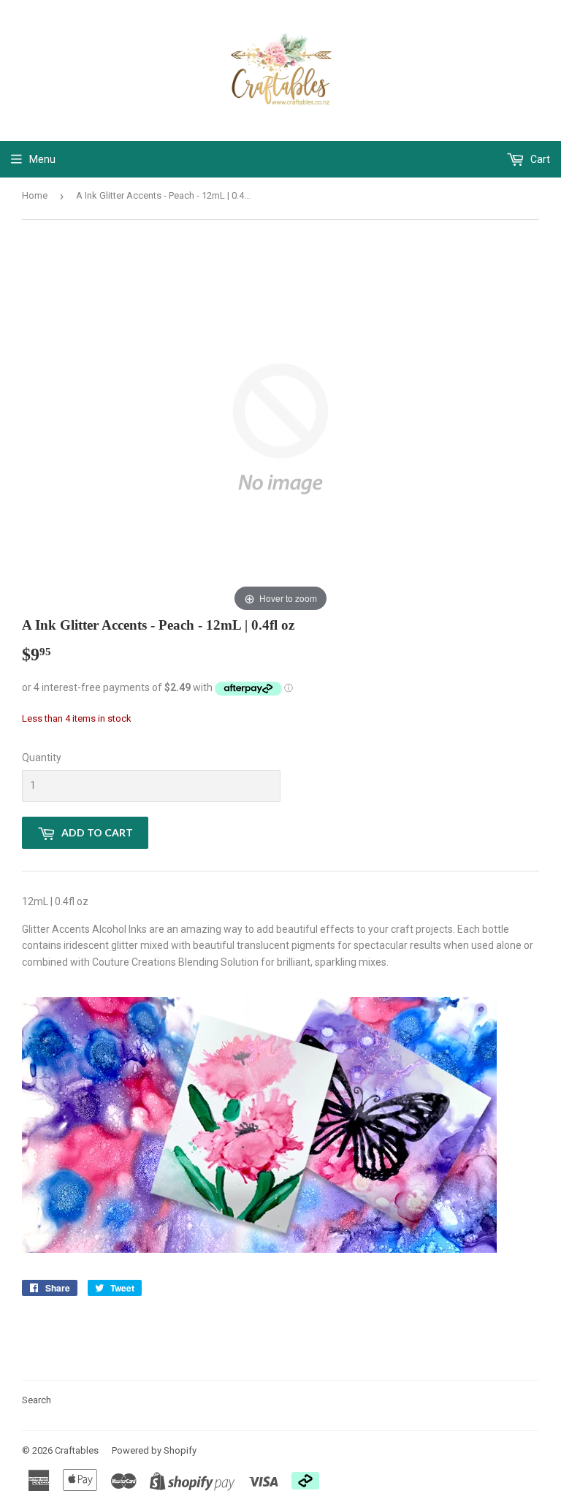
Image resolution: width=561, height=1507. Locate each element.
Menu (42, 159)
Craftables (77, 1450)
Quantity (41, 757)
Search (36, 1400)
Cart (539, 159)
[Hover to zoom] (281, 428)
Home (34, 195)
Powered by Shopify (154, 1450)
